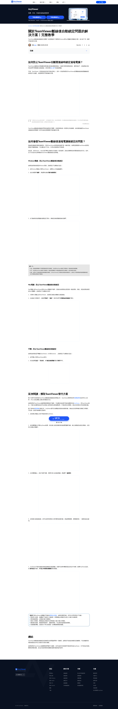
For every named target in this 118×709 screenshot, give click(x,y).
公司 (63, 2)
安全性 (94, 685)
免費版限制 (77, 398)
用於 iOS (51, 683)
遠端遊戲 (65, 683)
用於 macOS (51, 680)
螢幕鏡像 (79, 675)
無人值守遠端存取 (81, 673)
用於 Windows (52, 678)
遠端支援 (65, 678)
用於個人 (51, 673)
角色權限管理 (80, 685)
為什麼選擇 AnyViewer (98, 690)
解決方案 (42, 2)
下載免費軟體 (36, 17)
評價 (94, 683)
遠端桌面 (65, 673)
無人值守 (52, 68)
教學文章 (95, 680)
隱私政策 (95, 705)
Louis (35, 45)
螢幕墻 (78, 683)
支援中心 (95, 675)
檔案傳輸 (36, 408)
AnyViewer (30, 25)
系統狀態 (95, 688)
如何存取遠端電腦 (36, 25)
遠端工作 (65, 680)
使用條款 (101, 705)
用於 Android (52, 685)
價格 (57, 2)
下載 (101, 2)
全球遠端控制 (66, 685)
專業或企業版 (53, 615)
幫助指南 (95, 678)
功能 (50, 2)
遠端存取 (65, 675)
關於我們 (95, 673)
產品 (34, 2)
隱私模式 (79, 680)
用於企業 (51, 675)
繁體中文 (20, 674)
